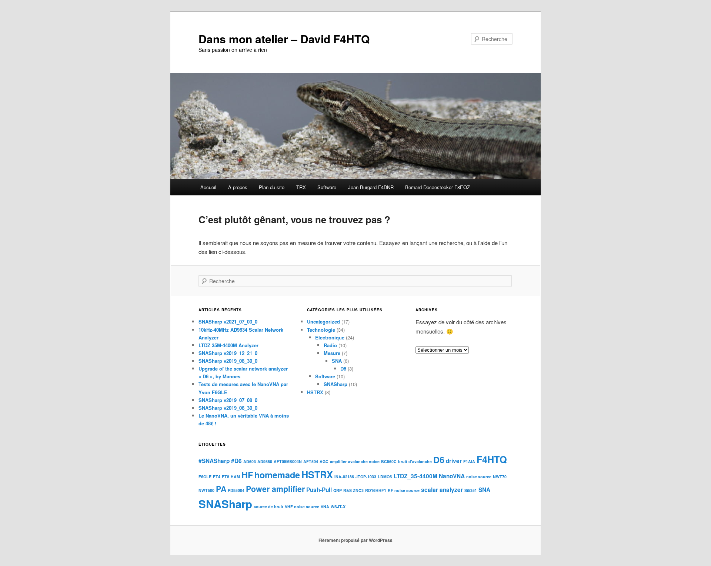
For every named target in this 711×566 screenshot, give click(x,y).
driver (454, 461)
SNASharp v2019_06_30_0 (227, 407)
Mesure (332, 352)
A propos (237, 187)
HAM (235, 476)
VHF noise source (302, 506)
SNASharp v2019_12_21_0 (227, 352)
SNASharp (335, 384)
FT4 (216, 476)
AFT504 (310, 461)
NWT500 (206, 490)
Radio (330, 345)
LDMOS (385, 476)
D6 (343, 368)
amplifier (338, 461)
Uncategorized (323, 321)
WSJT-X (338, 506)
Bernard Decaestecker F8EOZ (437, 187)
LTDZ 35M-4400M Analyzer (228, 345)
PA (221, 489)
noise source (478, 476)
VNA (325, 506)
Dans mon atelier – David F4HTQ (284, 39)
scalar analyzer (442, 490)
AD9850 (264, 461)
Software (326, 187)
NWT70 (500, 476)
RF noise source (404, 490)
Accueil (208, 187)
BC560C (389, 461)
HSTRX (315, 392)
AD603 (249, 461)
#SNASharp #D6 (220, 461)
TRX (301, 187)
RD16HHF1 (375, 490)
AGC (324, 461)
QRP (337, 490)
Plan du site (271, 187)
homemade (277, 475)
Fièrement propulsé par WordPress (355, 540)
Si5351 (470, 490)
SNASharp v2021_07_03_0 (227, 321)
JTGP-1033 (366, 476)
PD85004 (236, 490)
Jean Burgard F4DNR (371, 187)
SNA (337, 360)
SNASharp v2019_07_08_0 (227, 399)
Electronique (329, 337)
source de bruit (268, 506)
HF (247, 475)
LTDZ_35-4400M (415, 476)
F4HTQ (492, 459)
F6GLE (204, 476)
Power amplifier (275, 489)
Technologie (321, 329)
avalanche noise (364, 461)
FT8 (225, 476)
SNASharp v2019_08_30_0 (227, 360)
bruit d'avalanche (415, 461)
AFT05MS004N (288, 461)
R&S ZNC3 (353, 490)
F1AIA (469, 461)
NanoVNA (452, 476)
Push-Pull (319, 490)
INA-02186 (344, 476)
